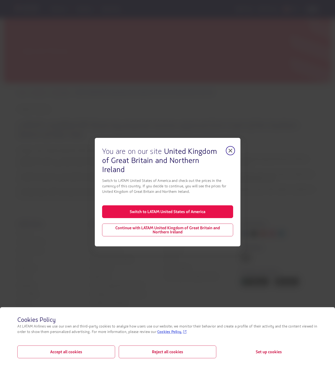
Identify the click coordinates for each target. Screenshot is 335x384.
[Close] (230, 150)
